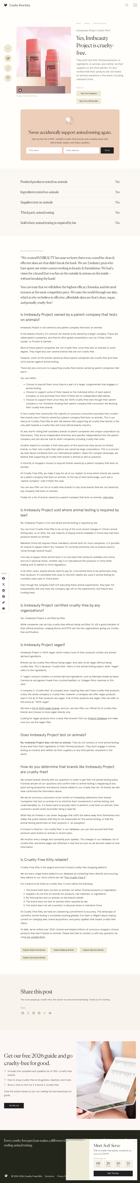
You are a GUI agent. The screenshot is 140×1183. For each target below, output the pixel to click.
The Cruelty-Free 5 (75, 877)
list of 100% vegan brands (46, 708)
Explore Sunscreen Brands (34, 958)
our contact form (36, 937)
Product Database (97, 718)
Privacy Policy (63, 1176)
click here (108, 497)
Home (78, 23)
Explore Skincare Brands (93, 950)
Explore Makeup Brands (64, 950)
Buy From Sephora (89, 93)
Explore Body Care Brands (34, 950)
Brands (87, 23)
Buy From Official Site (89, 101)
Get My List (14, 1106)
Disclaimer (49, 1176)
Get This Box (113, 1173)
